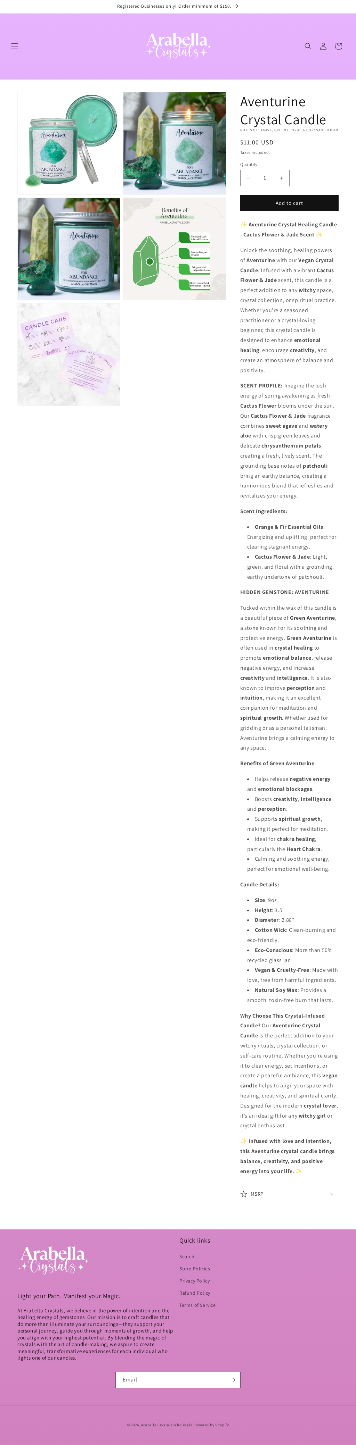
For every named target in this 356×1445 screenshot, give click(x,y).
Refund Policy (194, 1293)
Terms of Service (197, 1305)
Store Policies (194, 1269)
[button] (14, 46)
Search (187, 1256)
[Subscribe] (232, 1380)
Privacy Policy (194, 1281)
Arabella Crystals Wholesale (167, 1424)
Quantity (249, 164)
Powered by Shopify (211, 1424)
